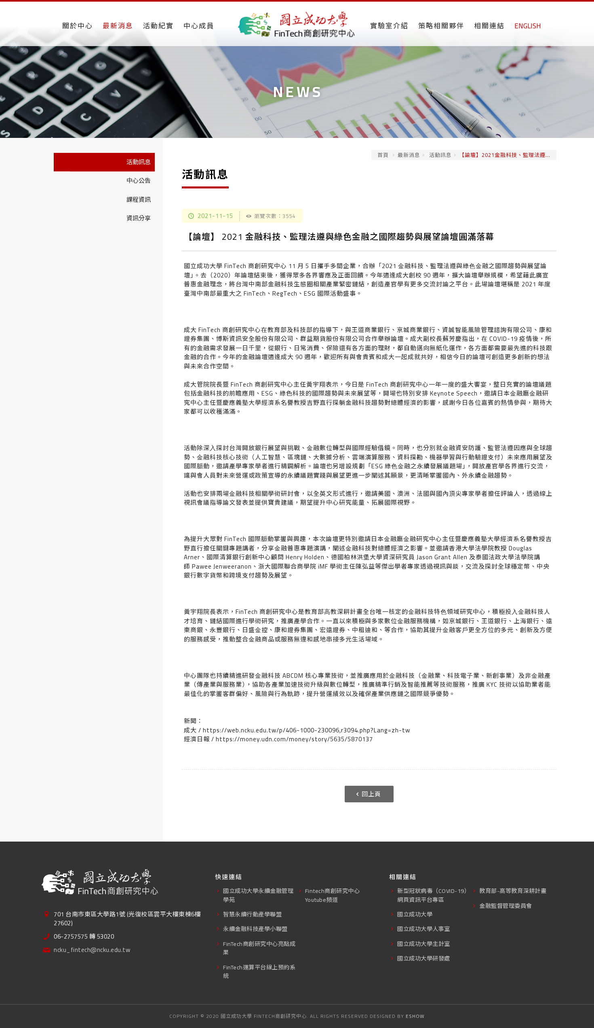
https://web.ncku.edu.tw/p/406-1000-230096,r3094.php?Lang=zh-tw (306, 730)
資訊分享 (138, 218)
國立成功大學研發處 (423, 958)
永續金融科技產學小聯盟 (255, 928)
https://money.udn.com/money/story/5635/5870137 (294, 739)
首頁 (383, 155)
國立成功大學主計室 (423, 943)
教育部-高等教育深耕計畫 (512, 890)
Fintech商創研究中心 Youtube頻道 (332, 895)
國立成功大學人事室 (423, 928)
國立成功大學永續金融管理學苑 (258, 895)
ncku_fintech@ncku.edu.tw (92, 950)
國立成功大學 (414, 914)
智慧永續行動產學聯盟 (252, 914)
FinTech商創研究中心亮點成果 (259, 948)
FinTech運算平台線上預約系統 (259, 971)
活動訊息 (440, 155)
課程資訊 (138, 199)
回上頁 (371, 794)
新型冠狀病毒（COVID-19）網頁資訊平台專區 (433, 895)
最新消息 (409, 155)
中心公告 (138, 180)
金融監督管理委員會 (505, 905)
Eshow (415, 1016)
